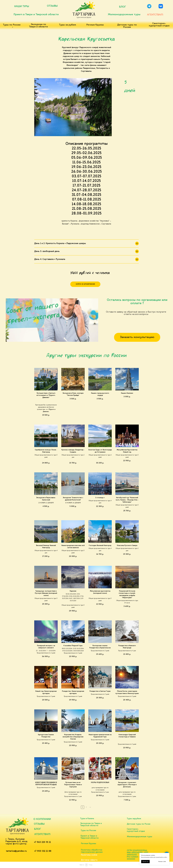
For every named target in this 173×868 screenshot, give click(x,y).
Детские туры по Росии (138, 824)
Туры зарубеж (134, 819)
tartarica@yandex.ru (16, 851)
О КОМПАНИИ (42, 819)
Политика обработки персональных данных (92, 851)
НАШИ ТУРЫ (21, 6)
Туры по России (11, 25)
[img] (149, 6)
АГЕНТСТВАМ (155, 14)
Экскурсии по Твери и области (38, 25)
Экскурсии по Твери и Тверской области (91, 824)
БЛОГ (122, 7)
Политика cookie (89, 855)
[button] (85, 284)
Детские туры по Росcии (127, 26)
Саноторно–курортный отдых (159, 24)
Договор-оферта (89, 860)
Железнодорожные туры (124, 14)
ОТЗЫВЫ (52, 6)
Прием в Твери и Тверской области (36, 14)
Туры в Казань (87, 819)
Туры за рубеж (67, 25)
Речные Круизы (95, 25)
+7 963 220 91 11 (42, 842)
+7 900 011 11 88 (42, 851)
